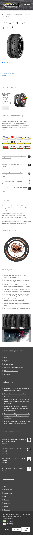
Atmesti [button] (7, 529)
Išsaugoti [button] (16, 529)
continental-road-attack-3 (16, 14)
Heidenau (7, 503)
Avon (5, 486)
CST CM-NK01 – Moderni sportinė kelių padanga (17, 308)
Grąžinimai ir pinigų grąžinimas (13, 367)
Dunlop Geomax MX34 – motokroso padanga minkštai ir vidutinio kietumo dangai (16, 299)
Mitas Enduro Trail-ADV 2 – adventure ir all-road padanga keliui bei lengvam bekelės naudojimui (17, 285)
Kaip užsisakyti (8, 364)
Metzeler (7, 510)
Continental (8, 493)
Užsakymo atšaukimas (11, 371)
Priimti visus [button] (26, 529)
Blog (5, 357)
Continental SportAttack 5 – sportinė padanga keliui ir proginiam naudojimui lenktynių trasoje (17, 290)
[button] (4, 521)
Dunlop (6, 500)
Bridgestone (8, 490)
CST (5, 496)
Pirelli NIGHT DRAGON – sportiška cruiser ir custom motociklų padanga (15, 276)
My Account (7, 361)
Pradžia (6, 14)
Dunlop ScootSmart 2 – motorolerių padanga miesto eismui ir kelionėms (16, 281)
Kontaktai (7, 374)
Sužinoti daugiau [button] (8, 518)
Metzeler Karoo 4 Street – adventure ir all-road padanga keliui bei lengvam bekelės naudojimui (17, 295)
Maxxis (6, 506)
